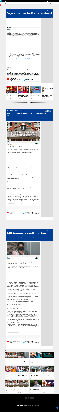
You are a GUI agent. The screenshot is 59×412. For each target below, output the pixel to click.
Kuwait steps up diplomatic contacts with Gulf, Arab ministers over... (34, 96)
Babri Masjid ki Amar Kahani (11, 95)
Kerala (6, 387)
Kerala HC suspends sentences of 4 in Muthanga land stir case (21, 37)
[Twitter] (8, 29)
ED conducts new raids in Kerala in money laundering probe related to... (48, 390)
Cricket (43, 93)
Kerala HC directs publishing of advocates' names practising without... (10, 390)
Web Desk (10, 144)
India (18, 93)
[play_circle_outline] (11, 89)
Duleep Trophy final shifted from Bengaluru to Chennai (47, 96)
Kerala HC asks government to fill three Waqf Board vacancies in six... (23, 390)
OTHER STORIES (8, 218)
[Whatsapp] (10, 29)
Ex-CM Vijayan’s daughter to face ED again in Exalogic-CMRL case (21, 58)
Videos (7, 93)
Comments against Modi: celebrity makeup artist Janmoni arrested (10, 376)
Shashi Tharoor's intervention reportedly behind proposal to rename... (35, 361)
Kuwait (31, 93)
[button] (1, 1)
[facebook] (7, 29)
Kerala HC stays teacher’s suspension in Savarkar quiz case (35, 375)
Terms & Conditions (36, 405)
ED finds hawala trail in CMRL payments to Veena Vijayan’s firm (23, 375)
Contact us (27, 405)
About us (24, 405)
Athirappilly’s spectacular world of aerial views (48, 361)
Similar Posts (7, 350)
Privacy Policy (31, 405)
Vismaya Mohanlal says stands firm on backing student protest (23, 96)
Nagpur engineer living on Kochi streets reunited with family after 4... (48, 376)
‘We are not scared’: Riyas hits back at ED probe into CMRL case (35, 390)
